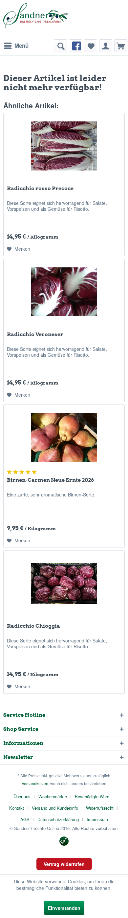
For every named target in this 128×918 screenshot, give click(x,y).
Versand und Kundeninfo (55, 808)
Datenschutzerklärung (58, 819)
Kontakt (16, 808)
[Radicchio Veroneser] (64, 291)
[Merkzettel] (90, 45)
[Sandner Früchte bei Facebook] (75, 45)
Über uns (22, 796)
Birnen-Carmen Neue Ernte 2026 (50, 480)
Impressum (97, 819)
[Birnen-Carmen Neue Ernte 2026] (64, 437)
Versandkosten (35, 783)
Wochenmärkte (52, 796)
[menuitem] (16, 45)
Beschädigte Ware (92, 796)
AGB (25, 819)
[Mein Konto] (105, 45)
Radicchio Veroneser (35, 334)
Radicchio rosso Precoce (40, 188)
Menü (21, 45)
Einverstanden (64, 908)
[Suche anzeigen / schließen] (60, 45)
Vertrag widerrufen (64, 864)
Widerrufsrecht (100, 808)
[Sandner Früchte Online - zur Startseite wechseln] (36, 19)
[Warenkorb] (120, 45)
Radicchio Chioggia (33, 626)
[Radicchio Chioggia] (64, 583)
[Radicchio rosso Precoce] (64, 146)
